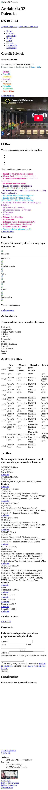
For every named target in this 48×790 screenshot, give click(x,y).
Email (28, 644)
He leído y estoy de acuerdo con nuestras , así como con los (23, 665)
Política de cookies (9, 785)
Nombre (4, 641)
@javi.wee (5, 753)
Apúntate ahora (7, 96)
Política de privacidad (10, 783)
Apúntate (5, 474)
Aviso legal (6, 780)
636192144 (6, 622)
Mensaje (4, 655)
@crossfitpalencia (8, 750)
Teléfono (5, 653)
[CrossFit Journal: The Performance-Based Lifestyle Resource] (9, 778)
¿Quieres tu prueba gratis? (12, 26)
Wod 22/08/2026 (30, 26)
